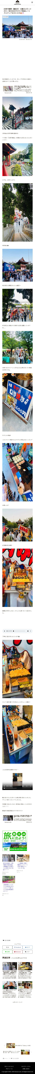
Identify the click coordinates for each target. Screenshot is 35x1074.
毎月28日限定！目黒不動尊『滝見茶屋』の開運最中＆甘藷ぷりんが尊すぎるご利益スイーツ (8, 866)
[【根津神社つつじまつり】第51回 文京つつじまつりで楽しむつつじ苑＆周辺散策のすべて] (8, 879)
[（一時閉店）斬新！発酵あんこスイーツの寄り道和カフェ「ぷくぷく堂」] (23, 858)
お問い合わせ (26, 1068)
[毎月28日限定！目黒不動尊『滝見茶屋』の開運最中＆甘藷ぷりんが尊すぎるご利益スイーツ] (8, 858)
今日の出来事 (7, 940)
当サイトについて (9, 1066)
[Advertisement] (17, 58)
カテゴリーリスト (26, 1066)
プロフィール (9, 1068)
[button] (27, 952)
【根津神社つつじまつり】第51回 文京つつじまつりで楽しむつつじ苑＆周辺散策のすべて (8, 888)
